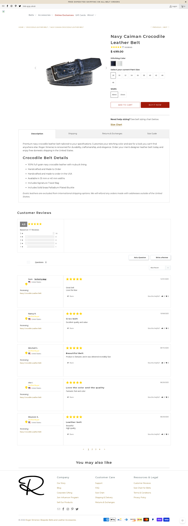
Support (98, 483)
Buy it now (155, 105)
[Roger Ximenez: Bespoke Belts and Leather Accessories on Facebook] (7, 6)
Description (37, 134)
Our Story (61, 483)
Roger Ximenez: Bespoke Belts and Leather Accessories (50, 520)
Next (165, 27)
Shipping (72, 133)
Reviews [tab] (22, 262)
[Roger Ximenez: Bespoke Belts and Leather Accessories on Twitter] (20, 6)
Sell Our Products (65, 502)
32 (125, 75)
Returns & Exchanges (112, 133)
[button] (33, 15)
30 (119, 75)
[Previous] (36, 68)
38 (144, 75)
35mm (122, 94)
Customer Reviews (142, 483)
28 (113, 75)
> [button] (104, 449)
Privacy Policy (140, 497)
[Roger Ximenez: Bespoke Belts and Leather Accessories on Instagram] (11, 6)
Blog (59, 488)
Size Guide (152, 133)
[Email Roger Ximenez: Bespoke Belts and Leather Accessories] (3, 6)
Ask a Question (140, 257)
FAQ (97, 488)
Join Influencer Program (68, 497)
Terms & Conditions (142, 493)
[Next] (106, 68)
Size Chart (99, 493)
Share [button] (71, 296)
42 (156, 75)
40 (150, 75)
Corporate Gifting (64, 493)
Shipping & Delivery (104, 497)
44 (162, 75)
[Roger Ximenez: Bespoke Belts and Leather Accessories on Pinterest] (15, 6)
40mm (114, 94)
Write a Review (162, 257)
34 (131, 75)
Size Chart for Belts (142, 488)
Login (174, 6)
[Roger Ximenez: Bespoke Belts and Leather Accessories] (14, 15)
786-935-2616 (29, 6)
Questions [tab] (39, 262)
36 (138, 75)
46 (113, 82)
